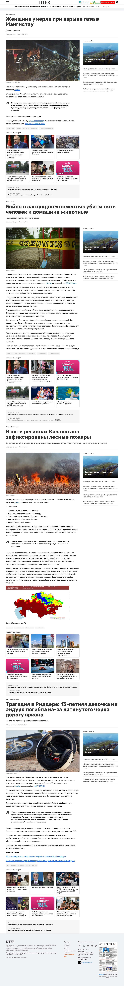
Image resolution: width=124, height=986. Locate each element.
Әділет (78, 7)
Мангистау (26, 128)
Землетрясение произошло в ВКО (95, 69)
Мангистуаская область (46, 128)
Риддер (34, 865)
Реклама (66, 947)
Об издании (67, 945)
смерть (28, 865)
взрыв (8, 128)
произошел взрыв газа (35, 124)
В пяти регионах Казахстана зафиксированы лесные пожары (29, 930)
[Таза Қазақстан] (95, 2)
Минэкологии (29, 627)
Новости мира (35, 7)
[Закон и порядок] (84, 2)
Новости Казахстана (21, 7)
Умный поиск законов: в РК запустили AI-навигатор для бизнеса (30, 924)
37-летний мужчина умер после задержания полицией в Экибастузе (36, 857)
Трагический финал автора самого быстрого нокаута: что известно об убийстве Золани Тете (40, 414)
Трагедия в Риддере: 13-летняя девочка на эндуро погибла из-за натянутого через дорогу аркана (42, 687)
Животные (22, 353)
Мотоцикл (21, 865)
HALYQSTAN (39, 786)
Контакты (66, 952)
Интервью (44, 7)
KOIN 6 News (70, 283)
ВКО (8, 865)
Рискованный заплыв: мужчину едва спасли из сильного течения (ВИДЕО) (34, 420)
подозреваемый (41, 353)
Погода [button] (105, 7)
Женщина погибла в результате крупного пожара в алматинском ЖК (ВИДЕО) (40, 861)
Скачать (101, 974)
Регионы (72, 7)
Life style (52, 7)
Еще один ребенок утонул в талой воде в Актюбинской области (30, 195)
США (15, 353)
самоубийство (31, 353)
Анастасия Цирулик (12, 222)
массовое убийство (54, 353)
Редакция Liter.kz (11, 34)
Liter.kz (17, 90)
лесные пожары (19, 627)
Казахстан (9, 627)
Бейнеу (19, 128)
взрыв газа (34, 128)
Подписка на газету (107, 2)
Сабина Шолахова (11, 725)
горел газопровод (36, 121)
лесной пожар (40, 627)
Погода (87, 57)
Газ (13, 128)
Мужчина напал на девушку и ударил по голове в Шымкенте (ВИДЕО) (32, 189)
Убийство (9, 353)
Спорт (58, 7)
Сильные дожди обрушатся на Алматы (99, 60)
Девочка (13, 865)
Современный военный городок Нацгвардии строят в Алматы (29, 692)
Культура (65, 7)
